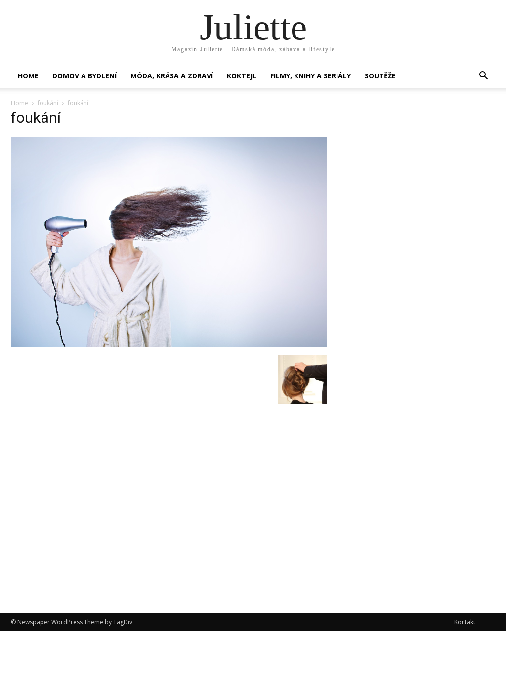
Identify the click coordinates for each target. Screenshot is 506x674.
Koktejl (241, 75)
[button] (483, 76)
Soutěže (380, 75)
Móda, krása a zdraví (171, 75)
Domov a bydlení (84, 75)
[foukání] (169, 344)
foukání (48, 103)
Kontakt (464, 622)
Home (28, 75)
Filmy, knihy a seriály (310, 75)
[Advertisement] (421, 193)
